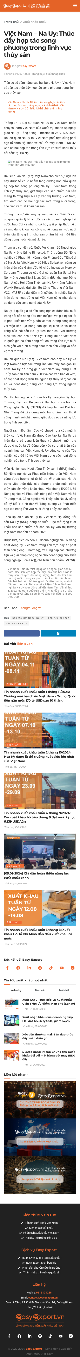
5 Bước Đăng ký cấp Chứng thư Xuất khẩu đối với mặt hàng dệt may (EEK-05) (48, 1055)
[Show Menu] (75, 6)
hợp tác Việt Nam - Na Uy (28, 618)
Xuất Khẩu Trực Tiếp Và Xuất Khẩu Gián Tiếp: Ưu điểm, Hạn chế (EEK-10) (48, 1001)
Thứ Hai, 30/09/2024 (15, 827)
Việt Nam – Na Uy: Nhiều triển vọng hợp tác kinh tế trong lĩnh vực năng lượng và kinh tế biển (36, 104)
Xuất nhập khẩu (35, 22)
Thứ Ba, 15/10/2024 (15, 766)
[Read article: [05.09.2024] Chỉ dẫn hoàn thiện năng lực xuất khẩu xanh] (40, 851)
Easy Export (28, 66)
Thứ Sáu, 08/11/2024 (16, 706)
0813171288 (44, 1292)
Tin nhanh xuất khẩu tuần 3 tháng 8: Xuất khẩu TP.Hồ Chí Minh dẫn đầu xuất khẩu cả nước (38, 934)
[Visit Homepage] (26, 5)
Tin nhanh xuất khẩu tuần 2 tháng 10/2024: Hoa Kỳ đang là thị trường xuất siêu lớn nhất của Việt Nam (39, 757)
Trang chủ (11, 22)
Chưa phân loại (17, 684)
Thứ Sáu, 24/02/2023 (17, 73)
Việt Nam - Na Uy (16, 623)
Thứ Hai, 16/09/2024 (15, 944)
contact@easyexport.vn (43, 1297)
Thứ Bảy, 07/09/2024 (15, 883)
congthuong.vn (31, 608)
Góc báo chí (15, 866)
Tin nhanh (13, 745)
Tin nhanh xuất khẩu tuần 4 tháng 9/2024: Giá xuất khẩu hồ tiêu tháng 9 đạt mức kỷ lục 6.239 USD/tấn (39, 817)
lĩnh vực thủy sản (58, 618)
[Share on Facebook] (22, 633)
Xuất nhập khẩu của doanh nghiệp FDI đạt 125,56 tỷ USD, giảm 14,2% (47, 1019)
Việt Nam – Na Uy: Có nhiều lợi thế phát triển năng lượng (36, 108)
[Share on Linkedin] (58, 633)
